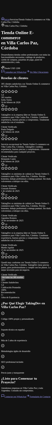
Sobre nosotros (12, 414)
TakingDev (7, 402)
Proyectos (31, 414)
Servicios (23, 414)
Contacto (40, 414)
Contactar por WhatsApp (15, 396)
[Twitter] (8, 419)
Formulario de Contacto (40, 396)
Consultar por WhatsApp (15, 72)
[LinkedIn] (5, 419)
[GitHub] (2, 419)
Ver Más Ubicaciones (39, 72)
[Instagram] (10, 419)
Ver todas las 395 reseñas (12, 277)
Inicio (6, 19)
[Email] (13, 419)
